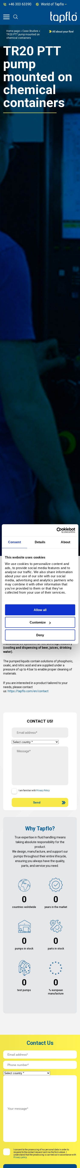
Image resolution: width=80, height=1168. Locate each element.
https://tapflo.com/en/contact (28, 691)
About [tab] (65, 542)
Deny (40, 635)
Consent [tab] (14, 542)
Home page (13, 31)
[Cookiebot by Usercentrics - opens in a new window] (57, 530)
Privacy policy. (20, 1157)
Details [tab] (40, 542)
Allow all (40, 610)
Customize (38, 622)
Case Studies (30, 31)
